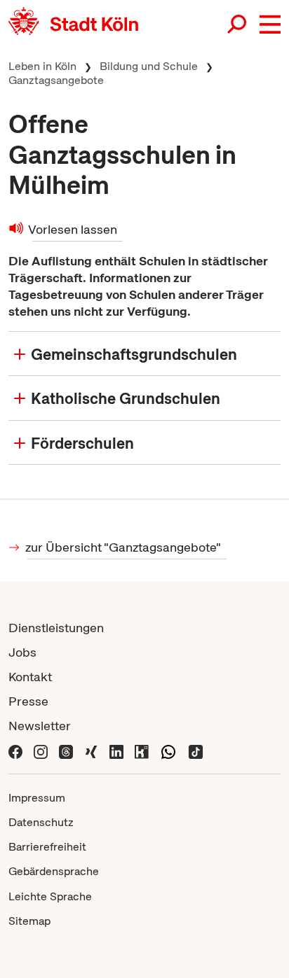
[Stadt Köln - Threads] (66, 750)
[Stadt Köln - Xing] (91, 750)
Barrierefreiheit (47, 846)
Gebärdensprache (53, 871)
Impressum (36, 797)
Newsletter (39, 726)
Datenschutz (41, 822)
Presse (28, 701)
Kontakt (30, 677)
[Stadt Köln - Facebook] (15, 750)
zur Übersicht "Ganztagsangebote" (124, 547)
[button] (270, 24)
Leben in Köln (42, 66)
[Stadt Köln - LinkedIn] (116, 750)
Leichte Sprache (50, 896)
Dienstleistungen (56, 628)
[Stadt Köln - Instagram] (41, 750)
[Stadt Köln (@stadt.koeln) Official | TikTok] (195, 750)
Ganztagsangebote (56, 80)
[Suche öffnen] (237, 24)
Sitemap (29, 921)
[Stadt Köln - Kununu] (142, 750)
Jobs (22, 652)
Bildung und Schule (149, 66)
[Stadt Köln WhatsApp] (168, 750)
